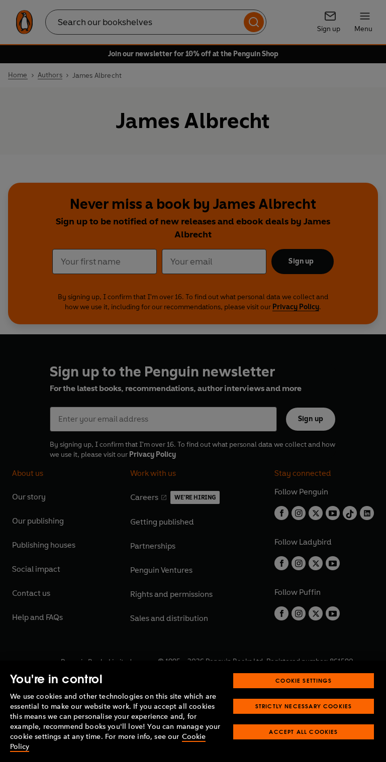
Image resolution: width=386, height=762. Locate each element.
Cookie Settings (303, 680)
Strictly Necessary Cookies (303, 706)
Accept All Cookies (303, 731)
